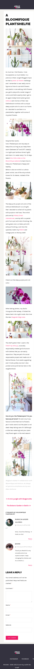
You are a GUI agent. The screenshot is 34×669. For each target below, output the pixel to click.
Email (8, 615)
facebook (25, 659)
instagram (14, 659)
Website (8, 625)
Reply (30, 539)
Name (8, 605)
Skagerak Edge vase (18, 317)
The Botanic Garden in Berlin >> (19, 506)
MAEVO (21, 230)
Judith (17, 544)
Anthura (8, 101)
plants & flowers (18, 80)
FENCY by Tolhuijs (12, 346)
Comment (10, 588)
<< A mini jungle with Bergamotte (19, 499)
